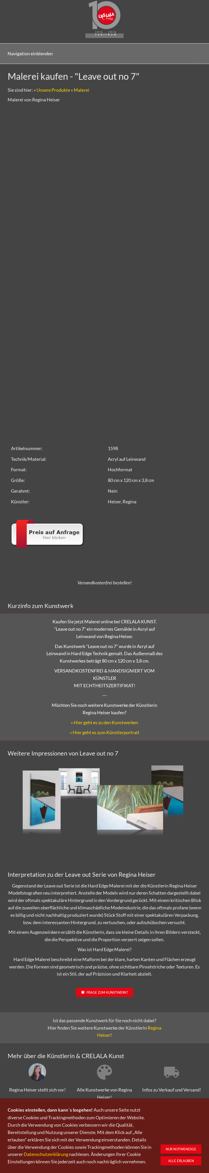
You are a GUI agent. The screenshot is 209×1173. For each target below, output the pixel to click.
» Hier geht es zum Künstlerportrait (104, 732)
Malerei (81, 90)
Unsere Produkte (53, 90)
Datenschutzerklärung (46, 1154)
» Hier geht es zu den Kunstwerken (104, 722)
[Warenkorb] (199, 53)
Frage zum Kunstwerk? (107, 992)
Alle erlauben (181, 1161)
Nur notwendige (181, 1149)
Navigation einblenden (30, 53)
